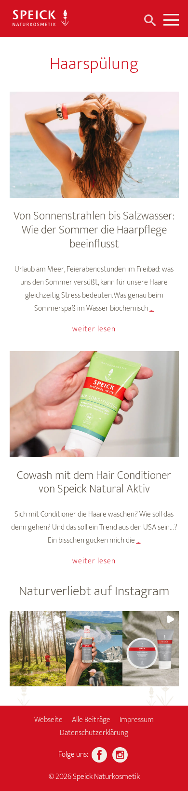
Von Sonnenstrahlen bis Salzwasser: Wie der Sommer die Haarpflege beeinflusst (94, 230)
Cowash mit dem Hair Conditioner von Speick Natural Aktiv (94, 482)
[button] (38, 648)
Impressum (137, 719)
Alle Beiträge (91, 719)
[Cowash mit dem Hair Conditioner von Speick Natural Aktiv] (94, 404)
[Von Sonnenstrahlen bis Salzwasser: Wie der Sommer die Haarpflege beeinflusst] (94, 145)
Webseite (48, 719)
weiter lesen (94, 329)
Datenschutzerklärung (94, 732)
